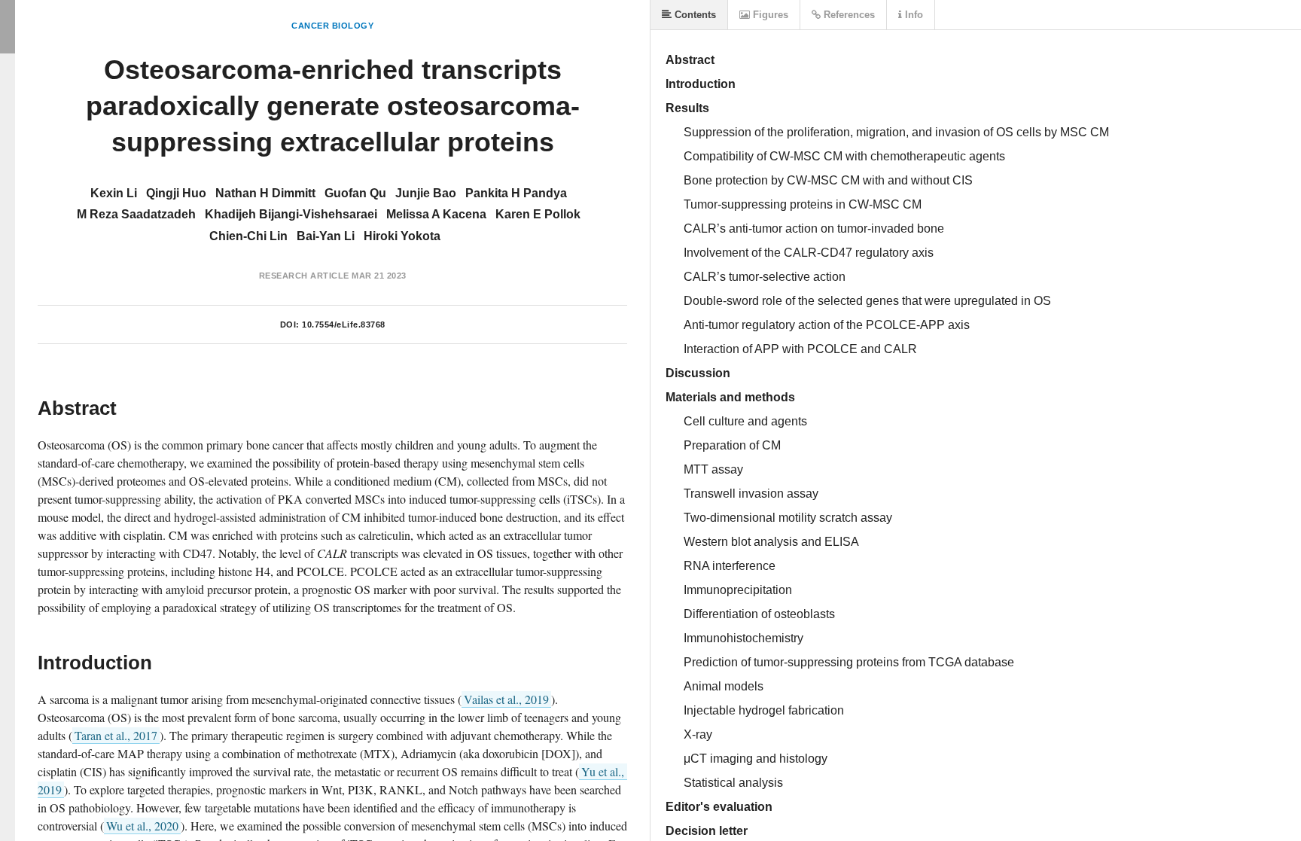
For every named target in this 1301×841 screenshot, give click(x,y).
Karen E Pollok (537, 214)
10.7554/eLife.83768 (343, 324)
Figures (769, 14)
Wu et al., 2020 (142, 825)
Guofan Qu (355, 193)
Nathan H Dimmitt (265, 193)
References (848, 14)
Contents (694, 14)
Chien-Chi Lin (248, 236)
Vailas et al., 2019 (506, 699)
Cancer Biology (332, 25)
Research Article (304, 275)
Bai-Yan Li (326, 236)
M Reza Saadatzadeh (136, 214)
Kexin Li (113, 193)
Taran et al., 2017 (116, 735)
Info (912, 14)
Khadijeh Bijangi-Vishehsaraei (291, 214)
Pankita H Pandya (516, 193)
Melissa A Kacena (436, 214)
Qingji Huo (176, 193)
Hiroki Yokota (402, 236)
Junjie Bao (425, 193)
